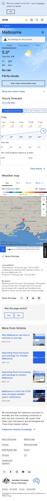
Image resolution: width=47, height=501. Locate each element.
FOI (25, 455)
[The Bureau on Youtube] (23, 471)
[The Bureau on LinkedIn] (29, 471)
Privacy (22, 489)
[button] (43, 131)
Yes (8, 315)
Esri (10, 244)
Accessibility (31, 489)
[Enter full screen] (43, 199)
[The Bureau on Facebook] (10, 471)
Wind (27, 111)
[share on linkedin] (33, 298)
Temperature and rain (12, 111)
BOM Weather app (9, 450)
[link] (8, 103)
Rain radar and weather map (23, 83)
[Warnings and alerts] (26, 19)
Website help (29, 439)
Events (27, 450)
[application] (23, 221)
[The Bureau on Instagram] (16, 471)
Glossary (5, 455)
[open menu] (42, 19)
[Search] (36, 19)
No (19, 315)
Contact (5, 444)
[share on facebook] (27, 298)
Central (7, 26)
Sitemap (5, 489)
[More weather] (43, 204)
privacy (41, 3)
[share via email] (39, 298)
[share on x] (21, 298)
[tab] (9, 45)
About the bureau (9, 439)
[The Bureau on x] (4, 471)
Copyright (5, 493)
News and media (30, 444)
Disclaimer (13, 489)
